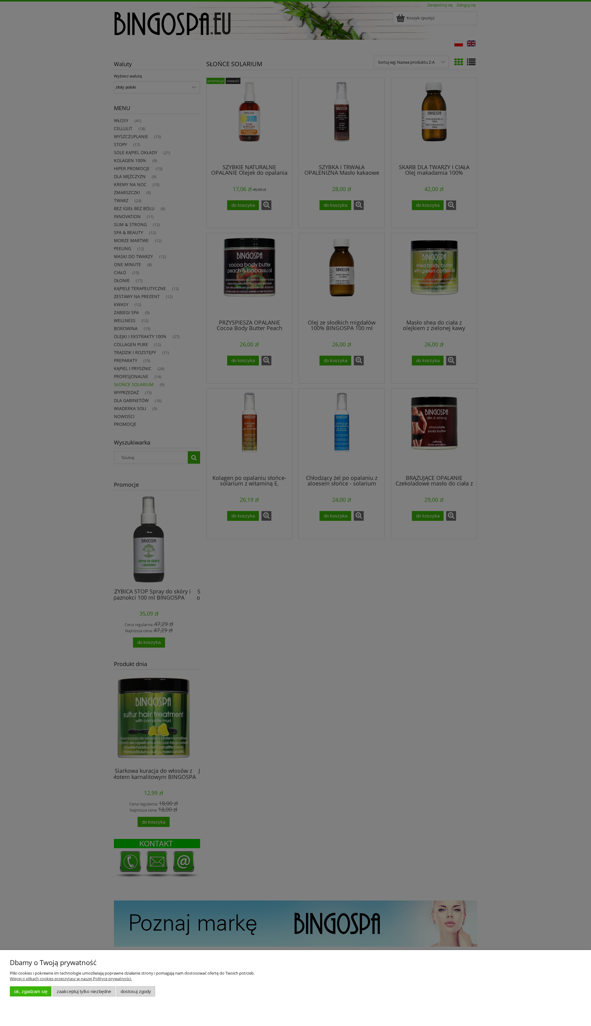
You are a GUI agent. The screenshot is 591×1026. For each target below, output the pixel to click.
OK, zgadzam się (30, 991)
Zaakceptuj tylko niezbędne (84, 991)
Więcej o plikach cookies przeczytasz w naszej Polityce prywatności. (71, 978)
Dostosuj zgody (136, 991)
